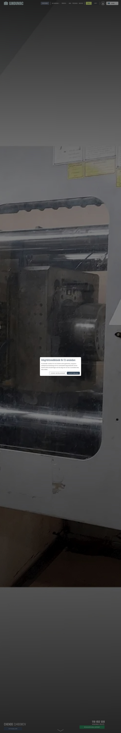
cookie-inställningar (58, 373)
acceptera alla (73, 373)
